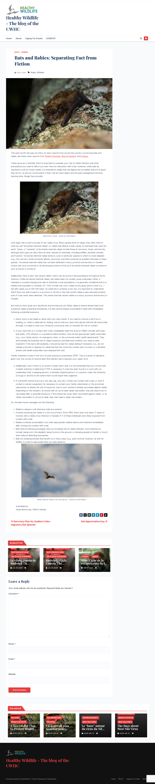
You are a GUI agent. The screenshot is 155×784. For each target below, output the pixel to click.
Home (9, 38)
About (19, 38)
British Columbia (52, 156)
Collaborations (18, 713)
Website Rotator (62, 548)
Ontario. (84, 156)
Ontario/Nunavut (90, 718)
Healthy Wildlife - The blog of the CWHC (22, 23)
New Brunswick (68, 156)
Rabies (24, 52)
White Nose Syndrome (21, 556)
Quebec (85, 556)
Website (12, 674)
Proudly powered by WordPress (18, 779)
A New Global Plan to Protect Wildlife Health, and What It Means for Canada (23, 730)
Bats (17, 52)
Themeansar (51, 779)
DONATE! (51, 38)
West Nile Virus (89, 722)
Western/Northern (19, 552)
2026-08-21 (18, 733)
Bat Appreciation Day (93, 521)
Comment (13, 594)
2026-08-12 (89, 733)
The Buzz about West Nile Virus (128, 727)
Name (12, 644)
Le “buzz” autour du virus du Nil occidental (93, 729)
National (15, 718)
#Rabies (40, 72)
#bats (33, 72)
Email (11, 659)
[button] (141, 38)
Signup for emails (34, 38)
